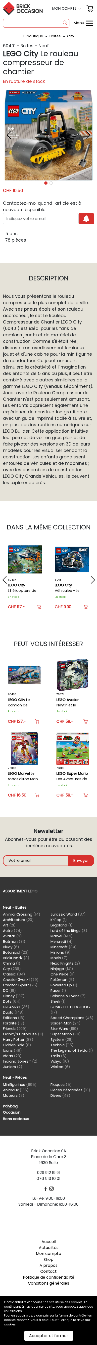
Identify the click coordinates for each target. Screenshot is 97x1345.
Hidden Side (17, 1045)
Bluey (11, 947)
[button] (67, 8)
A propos (48, 1265)
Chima (11, 963)
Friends (15, 1028)
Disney (14, 996)
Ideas (12, 1055)
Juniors (12, 1066)
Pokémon (62, 979)
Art (9, 925)
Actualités (48, 1247)
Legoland (61, 925)
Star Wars (64, 1028)
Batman (14, 941)
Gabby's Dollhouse (23, 1034)
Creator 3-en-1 (21, 979)
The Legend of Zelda (71, 1050)
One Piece (62, 974)
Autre (12, 930)
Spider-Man (65, 1023)
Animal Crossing (21, 914)
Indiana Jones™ (20, 1061)
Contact (48, 1271)
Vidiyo (59, 1061)
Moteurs (13, 1095)
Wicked (60, 1066)
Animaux (16, 1090)
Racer (58, 990)
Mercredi (61, 941)
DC (9, 990)
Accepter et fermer (48, 1336)
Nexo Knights (65, 963)
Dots (12, 1001)
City (70, 36)
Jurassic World (68, 914)
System (61, 1039)
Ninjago (61, 968)
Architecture (18, 919)
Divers (60, 1095)
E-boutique (33, 36)
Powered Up (63, 985)
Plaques (61, 1084)
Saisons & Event (68, 996)
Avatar (12, 936)
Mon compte (48, 1253)
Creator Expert (20, 985)
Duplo (13, 1012)
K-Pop (58, 919)
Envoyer (81, 860)
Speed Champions (72, 1017)
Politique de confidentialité (48, 1277)
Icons (12, 1050)
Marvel (61, 936)
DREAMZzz (16, 1006)
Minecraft (63, 947)
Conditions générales (48, 1283)
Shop (48, 1259)
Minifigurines (20, 1084)
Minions (60, 952)
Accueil (49, 1242)
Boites (55, 36)
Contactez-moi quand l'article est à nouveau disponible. (42, 206)
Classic (14, 974)
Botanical (16, 952)
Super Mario (65, 1034)
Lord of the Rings (68, 930)
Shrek (58, 1001)
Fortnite (13, 1023)
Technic (62, 1045)
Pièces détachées (70, 1090)
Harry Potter (18, 1039)
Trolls (58, 1055)
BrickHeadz (16, 957)
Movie (59, 957)
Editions (14, 1017)
